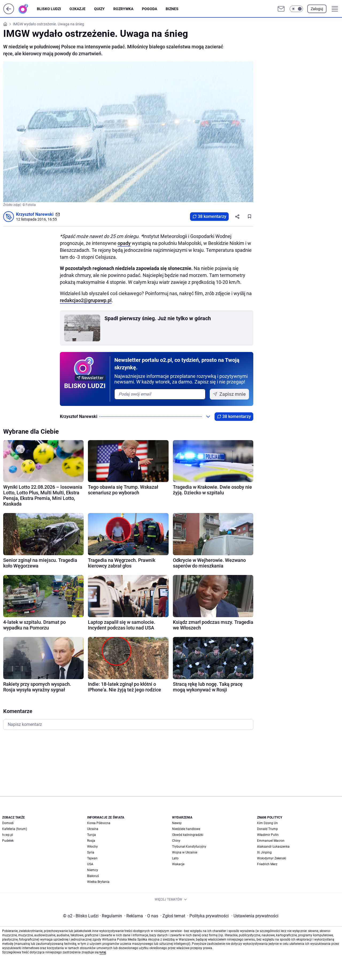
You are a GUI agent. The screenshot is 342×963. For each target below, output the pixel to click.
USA (90, 864)
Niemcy (92, 870)
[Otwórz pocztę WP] (281, 9)
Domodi (8, 823)
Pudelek (8, 841)
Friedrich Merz (267, 864)
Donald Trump (267, 829)
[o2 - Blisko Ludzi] (27, 9)
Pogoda (149, 9)
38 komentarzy (212, 216)
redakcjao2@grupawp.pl (86, 300)
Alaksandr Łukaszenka (273, 846)
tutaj (102, 952)
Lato (175, 858)
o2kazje (77, 9)
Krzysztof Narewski (34, 214)
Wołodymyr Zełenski (271, 858)
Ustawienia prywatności (254, 915)
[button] (296, 9)
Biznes (172, 9)
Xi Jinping (264, 852)
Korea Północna (98, 823)
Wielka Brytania (98, 882)
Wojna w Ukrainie (184, 852)
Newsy (177, 823)
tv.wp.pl (7, 835)
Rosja (91, 841)
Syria (90, 852)
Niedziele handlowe (186, 829)
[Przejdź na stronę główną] (8, 12)
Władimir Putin (268, 835)
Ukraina (92, 829)
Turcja (91, 835)
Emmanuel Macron (271, 841)
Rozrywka (123, 9)
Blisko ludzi (49, 9)
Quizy (99, 9)
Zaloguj (317, 9)
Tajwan (92, 858)
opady (124, 243)
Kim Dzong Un (267, 823)
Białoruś (93, 876)
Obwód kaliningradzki (187, 835)
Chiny (176, 841)
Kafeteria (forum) (14, 829)
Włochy (92, 846)
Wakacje (178, 864)
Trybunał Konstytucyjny (189, 846)
